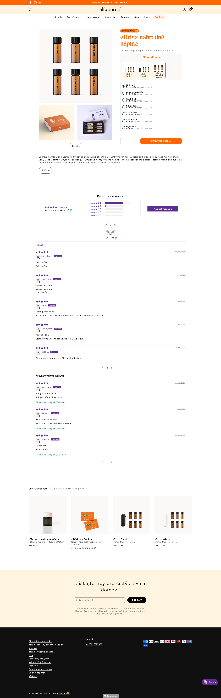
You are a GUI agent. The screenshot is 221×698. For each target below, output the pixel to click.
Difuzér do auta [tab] (151, 57)
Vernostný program (39, 658)
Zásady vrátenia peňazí (41, 652)
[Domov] (110, 9)
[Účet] (184, 9)
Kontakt (33, 648)
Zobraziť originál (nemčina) (52, 454)
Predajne (33, 666)
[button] (30, 9)
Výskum (33, 676)
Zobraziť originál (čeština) (52, 402)
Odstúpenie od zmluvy (40, 669)
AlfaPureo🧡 (63, 693)
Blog (31, 655)
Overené (110, 238)
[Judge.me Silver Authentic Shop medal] (110, 228)
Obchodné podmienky (40, 641)
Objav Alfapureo (37, 673)
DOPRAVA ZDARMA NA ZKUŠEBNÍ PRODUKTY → (110, 2)
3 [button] (111, 368)
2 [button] (107, 368)
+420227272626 (94, 644)
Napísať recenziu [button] (163, 209)
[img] (42, 252)
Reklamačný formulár (40, 662)
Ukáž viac (75, 146)
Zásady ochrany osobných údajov (46, 645)
